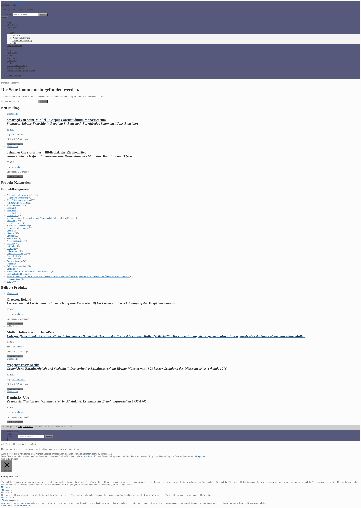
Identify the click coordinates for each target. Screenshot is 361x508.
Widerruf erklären (14, 45)
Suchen (43, 15)
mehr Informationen (84, 456)
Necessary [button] (5, 487)
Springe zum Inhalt (32, 2)
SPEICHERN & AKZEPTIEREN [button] (16, 505)
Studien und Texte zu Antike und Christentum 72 (28, 271)
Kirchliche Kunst (14, 223)
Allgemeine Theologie (17, 198)
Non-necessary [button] (7, 497)
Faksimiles (11, 210)
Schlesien (11, 269)
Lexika (10, 231)
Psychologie (12, 256)
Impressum (17, 35)
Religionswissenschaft (17, 266)
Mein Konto (12, 25)
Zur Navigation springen (12, 2)
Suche (9, 434)
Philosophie (12, 251)
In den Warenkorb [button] (15, 144)
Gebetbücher (12, 213)
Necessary (9, 490)
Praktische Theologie (16, 253)
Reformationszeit (14, 261)
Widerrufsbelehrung (21, 38)
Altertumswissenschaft (17, 203)
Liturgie (10, 236)
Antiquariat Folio (8, 5)
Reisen (10, 264)
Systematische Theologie (18, 274)
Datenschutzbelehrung (22, 40)
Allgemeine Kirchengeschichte (20, 195)
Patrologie (11, 248)
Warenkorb (12, 28)
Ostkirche (11, 246)
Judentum (11, 220)
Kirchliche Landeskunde (18, 225)
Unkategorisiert (13, 279)
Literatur (10, 233)
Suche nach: (6, 14)
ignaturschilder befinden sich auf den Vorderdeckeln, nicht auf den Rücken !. (41, 218)
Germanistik (12, 215)
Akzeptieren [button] (199, 456)
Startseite (5, 83)
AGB (14, 43)
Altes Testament (14, 205)
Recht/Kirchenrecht (15, 258)
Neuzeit (10, 243)
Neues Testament (14, 241)
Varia (9, 281)
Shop (9, 22)
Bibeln (10, 208)
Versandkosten (18, 134)
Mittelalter (11, 238)
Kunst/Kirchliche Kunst (17, 228)
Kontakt (10, 33)
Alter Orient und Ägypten (18, 200)
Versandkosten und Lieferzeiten (21, 70)
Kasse (9, 30)
